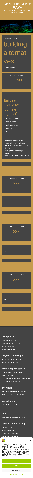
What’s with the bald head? (10, 433)
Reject (16, 465)
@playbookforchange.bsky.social (16, 155)
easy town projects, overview (11, 343)
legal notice (20, 474)
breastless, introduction (9, 349)
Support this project (8, 375)
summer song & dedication (10, 436)
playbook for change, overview (11, 359)
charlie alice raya (7, 427)
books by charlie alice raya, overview (13, 394)
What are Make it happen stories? (12, 372)
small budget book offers (9, 404)
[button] (30, 440)
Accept (17, 461)
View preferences (17, 470)
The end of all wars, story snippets (12, 381)
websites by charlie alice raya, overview (14, 391)
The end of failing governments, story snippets (16, 378)
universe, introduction (8, 346)
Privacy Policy (13, 474)
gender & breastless (8, 430)
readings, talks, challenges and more (13, 417)
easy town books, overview (10, 340)
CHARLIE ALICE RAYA (17, 5)
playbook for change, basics (10, 362)
